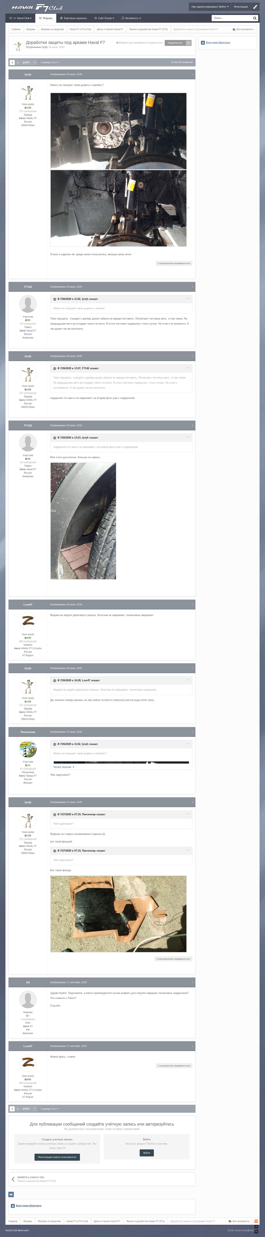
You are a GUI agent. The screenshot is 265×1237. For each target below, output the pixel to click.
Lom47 (27, 604)
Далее (26, 62)
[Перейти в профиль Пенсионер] (28, 749)
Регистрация (241, 6)
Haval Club (11, 1230)
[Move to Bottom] (256, 1232)
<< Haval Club (21, 18)
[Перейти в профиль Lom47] (28, 621)
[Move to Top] (256, 1226)
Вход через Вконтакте (29, 1205)
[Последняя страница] (34, 62)
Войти (146, 1153)
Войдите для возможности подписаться (141, 42)
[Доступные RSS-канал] (256, 1221)
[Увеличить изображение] (101, 85)
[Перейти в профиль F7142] (28, 304)
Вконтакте (23, 1230)
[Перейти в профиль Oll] (28, 999)
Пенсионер (28, 731)
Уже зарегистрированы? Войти (209, 6)
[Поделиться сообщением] (192, 74)
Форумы (47, 18)
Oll (28, 982)
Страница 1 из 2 (49, 62)
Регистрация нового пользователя (57, 1157)
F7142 (28, 286)
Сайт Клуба (105, 18)
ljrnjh (45, 47)
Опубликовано (66, 74)
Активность (132, 18)
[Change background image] (255, 7)
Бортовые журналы (75, 18)
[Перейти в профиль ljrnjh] (18, 45)
